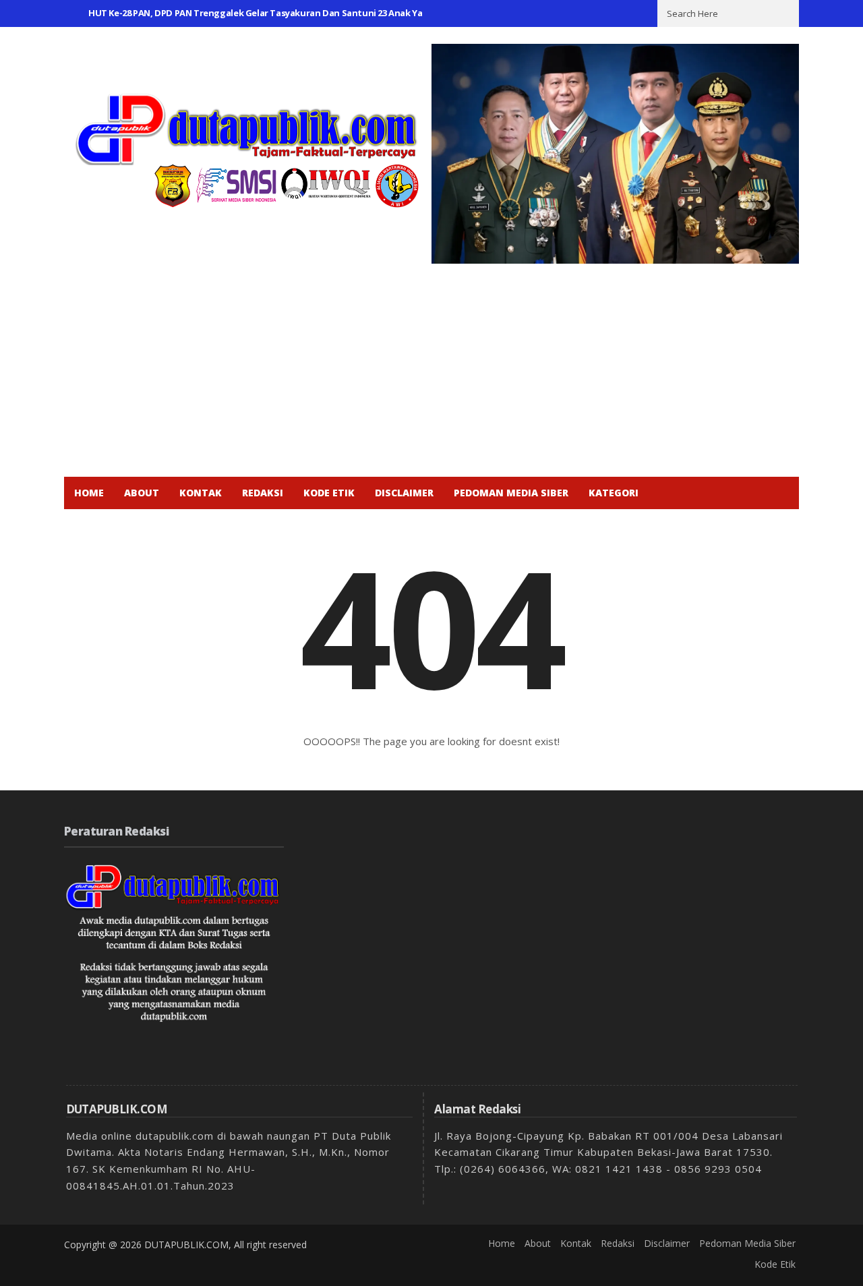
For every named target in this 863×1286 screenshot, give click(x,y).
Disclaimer (404, 492)
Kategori (613, 492)
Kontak (200, 492)
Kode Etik (329, 492)
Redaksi (262, 492)
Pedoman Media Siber (511, 492)
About (141, 492)
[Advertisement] (431, 368)
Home (89, 492)
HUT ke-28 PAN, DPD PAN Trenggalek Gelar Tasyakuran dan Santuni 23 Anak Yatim (262, 13)
